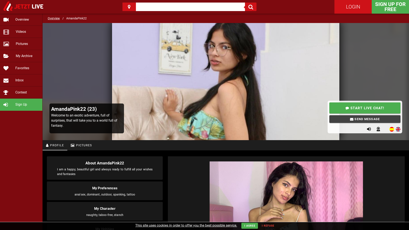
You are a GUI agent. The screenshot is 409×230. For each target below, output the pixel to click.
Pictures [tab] (83, 145)
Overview (54, 18)
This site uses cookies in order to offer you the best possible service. (186, 225)
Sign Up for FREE (390, 6)
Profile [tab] (56, 145)
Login (353, 7)
